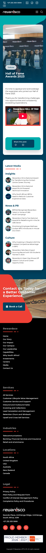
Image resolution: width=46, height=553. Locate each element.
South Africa (8, 457)
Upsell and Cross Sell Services (16, 417)
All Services (8, 395)
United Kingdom (10, 461)
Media (5, 365)
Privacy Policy (9, 492)
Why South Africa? (11, 355)
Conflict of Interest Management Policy (20, 498)
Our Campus (8, 346)
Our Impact (8, 342)
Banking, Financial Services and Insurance (22, 439)
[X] (19, 145)
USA (5, 464)
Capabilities (8, 352)
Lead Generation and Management (19, 411)
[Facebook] (16, 145)
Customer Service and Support (17, 401)
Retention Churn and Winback (17, 414)
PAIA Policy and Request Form (16, 495)
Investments (8, 359)
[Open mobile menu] (37, 12)
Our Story (7, 339)
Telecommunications (12, 436)
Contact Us (8, 368)
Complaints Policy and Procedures (18, 501)
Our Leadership (10, 349)
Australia (7, 467)
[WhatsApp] (27, 145)
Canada (6, 473)
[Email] (30, 145)
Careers (6, 362)
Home (5, 336)
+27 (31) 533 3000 (10, 521)
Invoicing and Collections (14, 408)
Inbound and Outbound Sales (16, 405)
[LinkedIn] (23, 145)
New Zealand (9, 470)
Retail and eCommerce (13, 442)
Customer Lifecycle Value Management (20, 398)
